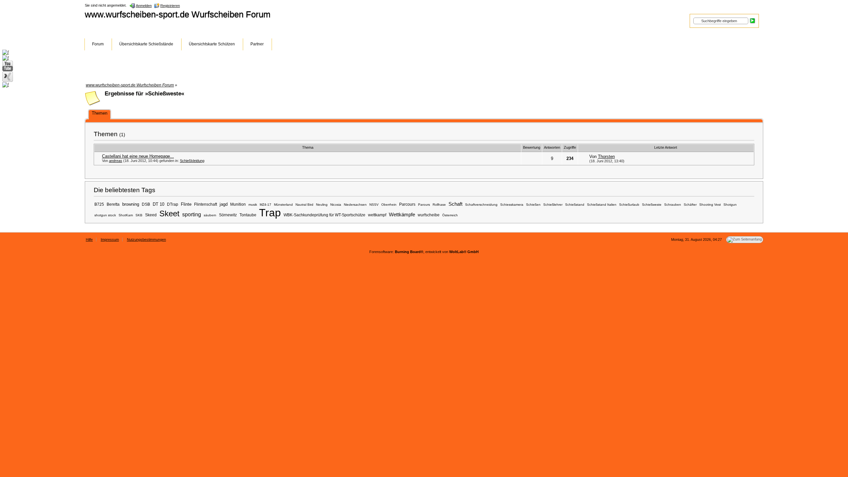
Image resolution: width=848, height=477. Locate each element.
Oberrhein (389, 204)
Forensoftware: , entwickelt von (424, 252)
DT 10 (158, 204)
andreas (115, 161)
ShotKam (126, 215)
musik (252, 204)
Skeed (151, 215)
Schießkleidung (192, 161)
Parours (424, 204)
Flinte (186, 204)
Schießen (533, 204)
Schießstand (574, 204)
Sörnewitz (228, 215)
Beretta (113, 204)
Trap (270, 213)
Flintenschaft (205, 204)
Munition (238, 204)
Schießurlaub (629, 204)
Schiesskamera (511, 204)
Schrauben (672, 204)
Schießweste (652, 204)
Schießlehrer (552, 204)
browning (130, 204)
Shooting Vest (710, 204)
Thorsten (606, 156)
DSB (146, 204)
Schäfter (690, 204)
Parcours (407, 204)
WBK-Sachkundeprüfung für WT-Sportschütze (324, 215)
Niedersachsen (355, 204)
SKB (138, 215)
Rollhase (439, 204)
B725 (99, 204)
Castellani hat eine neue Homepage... (138, 156)
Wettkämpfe (402, 214)
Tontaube (247, 215)
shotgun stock (105, 215)
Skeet (169, 213)
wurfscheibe (429, 215)
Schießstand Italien (601, 204)
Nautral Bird (304, 204)
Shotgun (730, 204)
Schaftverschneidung (481, 204)
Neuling (322, 204)
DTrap (172, 204)
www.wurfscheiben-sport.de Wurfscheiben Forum (178, 14)
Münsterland (283, 204)
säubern (210, 215)
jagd (224, 204)
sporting (191, 214)
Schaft (455, 204)
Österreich (450, 215)
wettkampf (377, 215)
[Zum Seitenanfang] (744, 240)
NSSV (374, 204)
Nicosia (335, 204)
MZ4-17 (265, 204)
